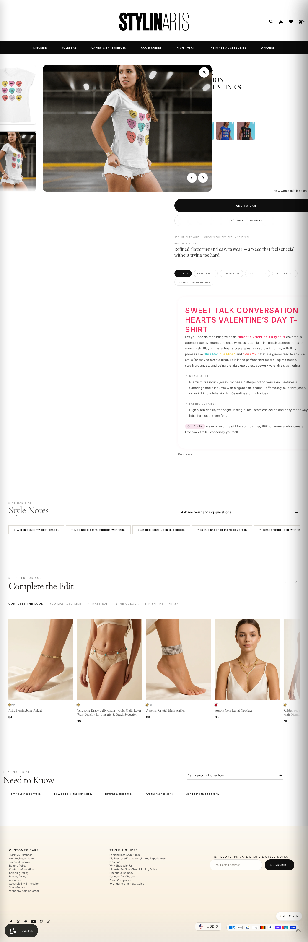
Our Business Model (21, 858)
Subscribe (279, 865)
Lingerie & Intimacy (121, 873)
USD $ (212, 926)
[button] (9, 704)
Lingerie (40, 47)
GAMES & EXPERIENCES (108, 47)
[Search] (271, 21)
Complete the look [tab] (25, 603)
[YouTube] (33, 922)
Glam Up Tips (257, 273)
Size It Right (285, 273)
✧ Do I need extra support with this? (98, 529)
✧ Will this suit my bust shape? (36, 529)
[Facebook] (10, 922)
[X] (17, 922)
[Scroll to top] (298, 930)
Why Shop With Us (121, 865)
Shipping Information (194, 282)
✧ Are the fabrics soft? (158, 793)
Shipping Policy (18, 873)
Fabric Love (231, 273)
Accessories (151, 47)
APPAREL (268, 47)
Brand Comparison (120, 880)
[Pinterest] (25, 922)
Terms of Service (19, 862)
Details (183, 273)
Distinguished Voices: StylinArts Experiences (137, 858)
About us (15, 880)
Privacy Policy (17, 876)
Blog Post (115, 862)
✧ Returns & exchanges (117, 793)
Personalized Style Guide (125, 855)
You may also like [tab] (65, 603)
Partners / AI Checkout (123, 876)
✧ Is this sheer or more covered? (222, 529)
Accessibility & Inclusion (24, 883)
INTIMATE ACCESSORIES (228, 47)
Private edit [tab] (98, 603)
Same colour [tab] (127, 603)
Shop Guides (17, 887)
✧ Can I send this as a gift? (201, 793)
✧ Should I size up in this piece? (161, 529)
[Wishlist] (291, 21)
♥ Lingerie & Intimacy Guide (127, 883)
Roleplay (69, 47)
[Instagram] (41, 922)
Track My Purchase (20, 855)
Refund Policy (17, 865)
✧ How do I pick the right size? (71, 793)
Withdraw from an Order (24, 891)
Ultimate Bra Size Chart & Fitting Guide (133, 869)
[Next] (203, 178)
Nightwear (186, 47)
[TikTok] (48, 922)
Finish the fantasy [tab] (162, 603)
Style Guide (205, 273)
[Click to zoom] (204, 72)
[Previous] (192, 178)
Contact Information (21, 869)
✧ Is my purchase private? (24, 793)
